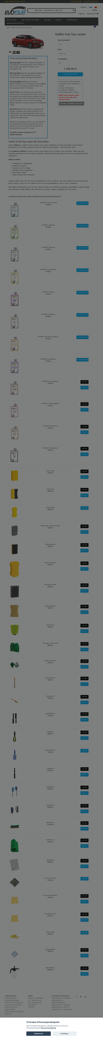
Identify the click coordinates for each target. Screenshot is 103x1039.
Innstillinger (64, 1033)
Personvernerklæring (48, 1028)
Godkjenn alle (38, 1033)
